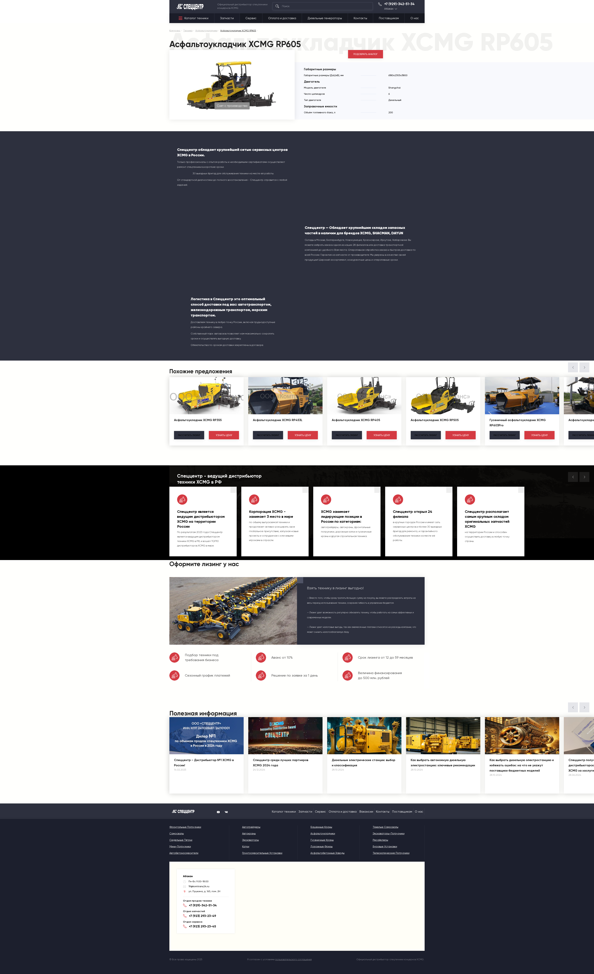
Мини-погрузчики (180, 846)
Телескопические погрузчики (391, 853)
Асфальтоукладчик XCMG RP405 (356, 420)
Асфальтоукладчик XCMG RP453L (277, 420)
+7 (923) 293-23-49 (202, 916)
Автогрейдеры (251, 827)
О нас (415, 18)
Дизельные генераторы (325, 18)
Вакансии (366, 811)
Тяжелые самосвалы (385, 827)
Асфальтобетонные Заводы (327, 853)
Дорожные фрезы (321, 846)
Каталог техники (196, 18)
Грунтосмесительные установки (262, 853)
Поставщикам (389, 18)
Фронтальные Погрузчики (185, 827)
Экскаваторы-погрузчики (389, 833)
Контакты (360, 18)
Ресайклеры (380, 840)
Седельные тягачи (180, 840)
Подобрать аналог (365, 54)
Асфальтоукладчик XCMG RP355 (198, 420)
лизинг (189, 435)
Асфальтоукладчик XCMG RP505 (435, 420)
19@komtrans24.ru (199, 886)
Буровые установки (385, 846)
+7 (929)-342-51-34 (399, 4)
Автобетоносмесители (183, 853)
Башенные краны (321, 827)
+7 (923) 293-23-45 (202, 926)
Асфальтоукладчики (322, 833)
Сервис (250, 18)
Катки (245, 846)
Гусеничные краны (322, 840)
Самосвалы (176, 833)
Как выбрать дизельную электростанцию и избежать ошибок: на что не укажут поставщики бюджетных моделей (522, 765)
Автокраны (249, 833)
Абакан (388, 8)
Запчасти (227, 18)
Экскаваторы (250, 840)
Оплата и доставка (282, 18)
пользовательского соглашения (293, 959)
